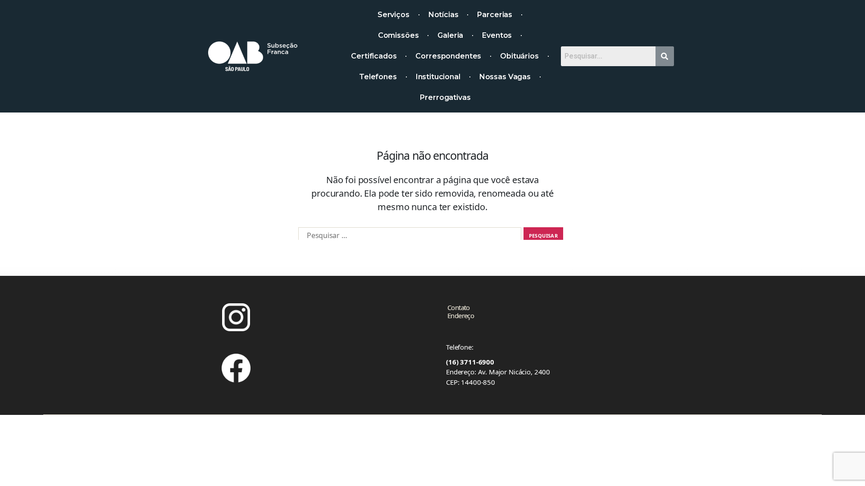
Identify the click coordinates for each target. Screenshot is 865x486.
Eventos (497, 35)
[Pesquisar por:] (409, 235)
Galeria (450, 35)
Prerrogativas (445, 97)
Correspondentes (448, 56)
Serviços (394, 14)
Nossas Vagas (505, 76)
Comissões (398, 35)
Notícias (443, 14)
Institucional (438, 76)
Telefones (378, 76)
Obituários (519, 56)
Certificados (373, 56)
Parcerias (494, 14)
